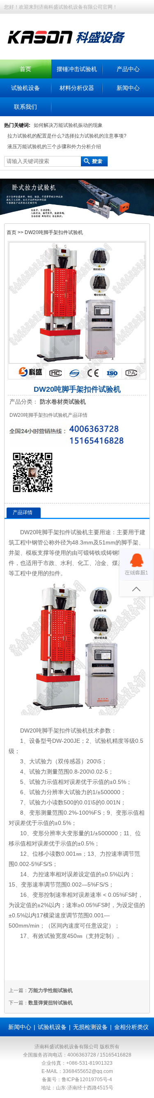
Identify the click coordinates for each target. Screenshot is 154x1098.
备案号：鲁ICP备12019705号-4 (77, 1079)
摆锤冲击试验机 (77, 69)
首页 (25, 69)
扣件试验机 (73, 532)
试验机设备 (25, 88)
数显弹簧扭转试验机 (50, 1003)
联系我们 (25, 106)
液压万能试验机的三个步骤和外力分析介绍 (54, 146)
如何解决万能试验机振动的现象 (68, 125)
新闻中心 (128, 88)
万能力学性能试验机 (50, 990)
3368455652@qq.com (88, 1071)
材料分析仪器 (77, 88)
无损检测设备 (90, 1027)
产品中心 (128, 69)
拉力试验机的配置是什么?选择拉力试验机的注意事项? (66, 136)
